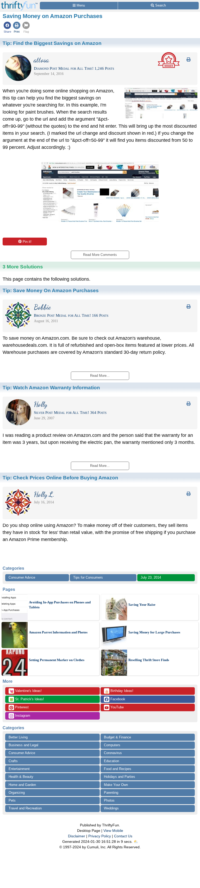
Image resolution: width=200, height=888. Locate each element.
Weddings (111, 808)
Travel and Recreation (25, 808)
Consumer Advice (22, 577)
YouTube (116, 707)
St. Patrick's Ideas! (26, 699)
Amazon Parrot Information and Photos (58, 632)
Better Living (18, 737)
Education (111, 761)
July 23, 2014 (151, 577)
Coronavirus (113, 753)
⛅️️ (136, 841)
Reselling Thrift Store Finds (148, 660)
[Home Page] (19, 3)
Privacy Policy (99, 836)
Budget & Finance (117, 737)
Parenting (111, 793)
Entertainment (19, 769)
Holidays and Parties (119, 777)
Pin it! (27, 242)
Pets (12, 800)
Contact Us (123, 836)
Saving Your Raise (141, 605)
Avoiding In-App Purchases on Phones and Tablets (60, 604)
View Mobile (113, 830)
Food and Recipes (117, 769)
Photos (109, 800)
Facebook (117, 699)
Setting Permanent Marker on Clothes (56, 660)
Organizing (17, 793)
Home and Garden (22, 785)
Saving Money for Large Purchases (154, 632)
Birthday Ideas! (119, 691)
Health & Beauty (21, 777)
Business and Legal (23, 745)
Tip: (52, 43)
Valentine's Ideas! (25, 691)
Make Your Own (116, 785)
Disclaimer (76, 836)
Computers (112, 745)
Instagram (22, 716)
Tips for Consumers (88, 577)
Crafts (13, 761)
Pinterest (21, 707)
